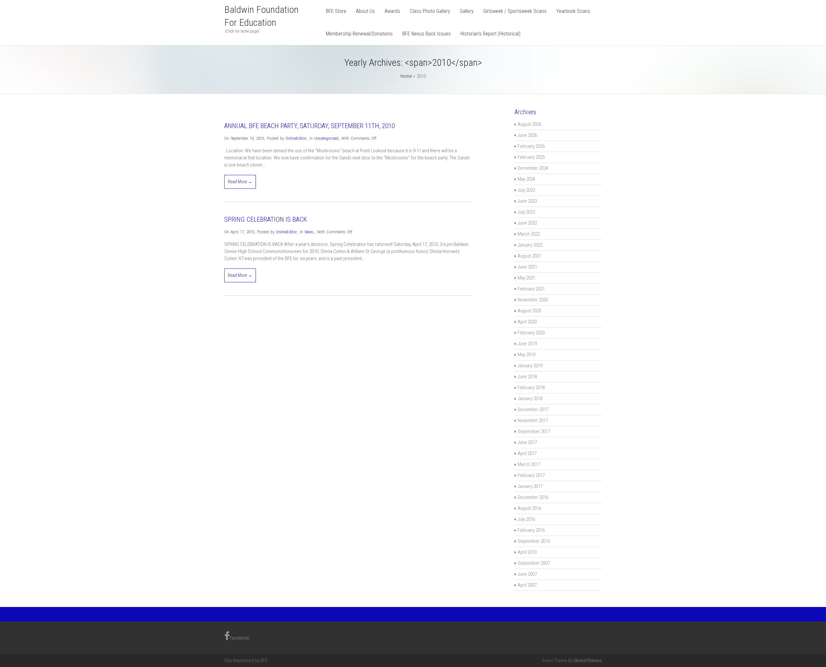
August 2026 (529, 124)
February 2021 (531, 289)
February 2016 (531, 530)
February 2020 (531, 333)
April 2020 (527, 322)
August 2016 (529, 508)
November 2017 (533, 420)
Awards (392, 11)
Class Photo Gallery (430, 11)
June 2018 (527, 376)
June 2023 (527, 201)
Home (406, 76)
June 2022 (527, 223)
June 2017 (527, 442)
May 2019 (526, 355)
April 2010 (527, 552)
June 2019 (527, 344)
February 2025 (531, 157)
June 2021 (527, 267)
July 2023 (526, 190)
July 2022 (526, 212)
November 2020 (533, 300)
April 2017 (527, 453)
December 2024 (533, 168)
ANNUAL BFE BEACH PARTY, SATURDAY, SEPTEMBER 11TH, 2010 (309, 126)
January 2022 (530, 245)
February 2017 (531, 475)
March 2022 (529, 234)
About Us (365, 11)
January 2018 (530, 398)
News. (309, 231)
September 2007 (534, 563)
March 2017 (529, 464)
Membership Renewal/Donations (359, 34)
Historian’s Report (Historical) (490, 34)
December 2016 (533, 497)
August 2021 (529, 256)
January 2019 (530, 366)
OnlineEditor (296, 138)
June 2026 (527, 135)
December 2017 (533, 409)
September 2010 (534, 541)
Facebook (239, 636)
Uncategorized (326, 138)
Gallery (467, 11)
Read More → (240, 181)
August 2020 (529, 311)
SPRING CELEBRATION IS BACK (265, 219)
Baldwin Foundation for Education (261, 16)
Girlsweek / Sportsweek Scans (515, 11)
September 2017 (534, 431)
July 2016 (526, 519)
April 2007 (527, 585)
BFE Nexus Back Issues (426, 34)
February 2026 (531, 146)
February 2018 (531, 387)
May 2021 (526, 278)
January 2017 (530, 486)
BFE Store (336, 11)
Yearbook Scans (573, 11)
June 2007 (527, 574)
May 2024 (526, 179)
